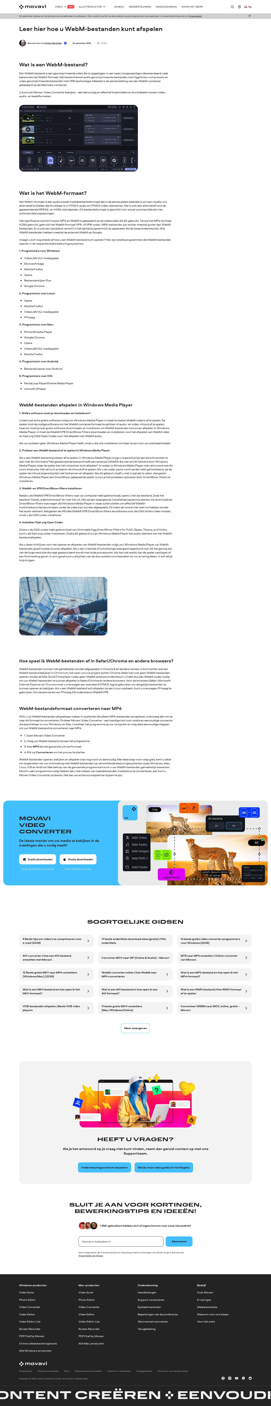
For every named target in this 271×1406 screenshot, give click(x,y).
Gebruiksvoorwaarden (48, 1371)
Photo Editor (27, 1299)
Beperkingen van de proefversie (158, 1314)
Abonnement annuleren (153, 1321)
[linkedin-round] (243, 1378)
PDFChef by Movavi (31, 1336)
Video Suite (26, 1292)
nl (250, 6)
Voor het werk (206, 1321)
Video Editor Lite (29, 1321)
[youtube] (236, 1378)
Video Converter (29, 1307)
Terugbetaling (147, 1328)
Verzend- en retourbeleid (119, 1371)
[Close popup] (249, 16)
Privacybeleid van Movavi (91, 1255)
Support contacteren (151, 1299)
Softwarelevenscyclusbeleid (88, 1371)
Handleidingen (147, 1292)
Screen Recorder (29, 1328)
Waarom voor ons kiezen (213, 1314)
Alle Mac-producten (91, 1343)
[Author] (22, 43)
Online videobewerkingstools (38, 1343)
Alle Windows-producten (35, 1350)
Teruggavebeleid (144, 1371)
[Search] (232, 6)
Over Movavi (205, 1292)
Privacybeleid (195, 16)
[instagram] (229, 1378)
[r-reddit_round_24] (250, 1378)
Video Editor (27, 1314)
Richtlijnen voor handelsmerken (173, 1371)
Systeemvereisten (149, 1307)
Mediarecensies (207, 1307)
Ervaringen (204, 1299)
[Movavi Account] (239, 6)
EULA (66, 1371)
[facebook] (223, 1378)
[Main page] (32, 7)
